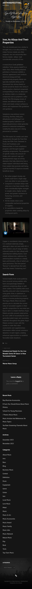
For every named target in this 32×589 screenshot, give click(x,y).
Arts (4, 458)
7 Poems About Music (10, 415)
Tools (4, 549)
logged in (18, 381)
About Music (7, 455)
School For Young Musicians (12, 411)
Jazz (4, 496)
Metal (4, 507)
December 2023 (8, 440)
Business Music (8, 470)
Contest (5, 474)
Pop (4, 541)
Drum (4, 481)
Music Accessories (9, 519)
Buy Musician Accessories (11, 400)
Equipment (6, 485)
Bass (4, 462)
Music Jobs (6, 530)
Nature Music (7, 538)
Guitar (5, 492)
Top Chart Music (8, 553)
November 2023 (8, 444)
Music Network (8, 534)
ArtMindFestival (12, 2)
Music (5, 511)
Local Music (7, 500)
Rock (4, 545)
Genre (5, 489)
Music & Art (7, 515)
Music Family (7, 526)
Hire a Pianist (19, 583)
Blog (6, 343)
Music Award (7, 523)
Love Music (6, 504)
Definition (6, 477)
